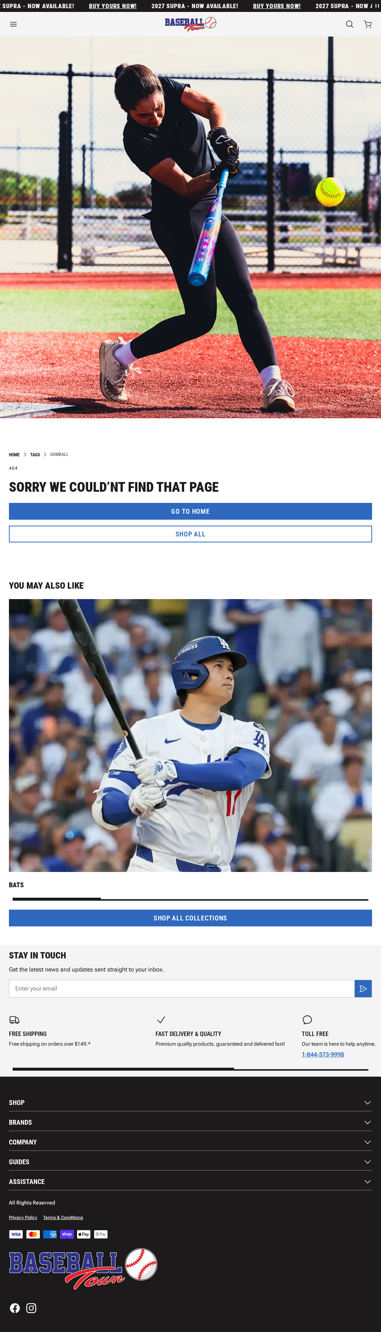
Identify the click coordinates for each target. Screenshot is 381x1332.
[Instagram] (31, 1308)
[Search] (349, 24)
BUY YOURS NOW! (90, 6)
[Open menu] (63, 24)
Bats (16, 885)
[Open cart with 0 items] (367, 24)
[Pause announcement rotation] (376, 5)
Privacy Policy (23, 1217)
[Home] (190, 24)
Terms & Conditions (63, 1217)
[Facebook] (15, 1308)
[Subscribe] (363, 988)
